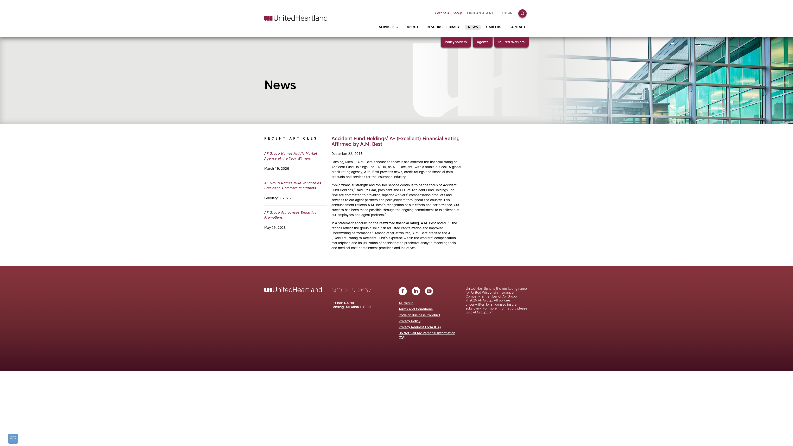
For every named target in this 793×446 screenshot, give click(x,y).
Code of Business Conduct (419, 315)
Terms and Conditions (416, 309)
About (412, 27)
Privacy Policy (409, 321)
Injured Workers (511, 42)
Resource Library (443, 27)
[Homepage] (295, 18)
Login (507, 13)
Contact (517, 27)
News (473, 27)
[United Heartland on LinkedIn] (416, 291)
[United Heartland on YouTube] (429, 291)
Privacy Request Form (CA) (420, 327)
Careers (493, 27)
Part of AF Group (448, 13)
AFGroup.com (483, 312)
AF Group (406, 303)
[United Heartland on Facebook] (403, 291)
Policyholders (456, 42)
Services (386, 27)
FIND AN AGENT (480, 13)
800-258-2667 (351, 291)
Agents (482, 42)
